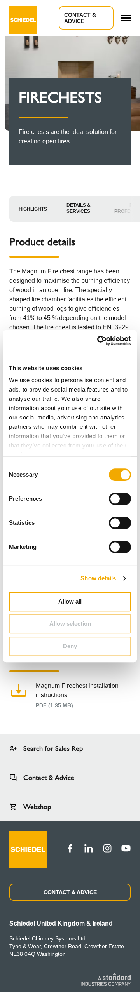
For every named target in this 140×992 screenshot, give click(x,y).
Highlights (33, 209)
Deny (70, 646)
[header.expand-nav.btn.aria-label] (126, 18)
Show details (98, 578)
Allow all (70, 601)
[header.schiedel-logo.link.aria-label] (23, 18)
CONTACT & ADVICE (70, 892)
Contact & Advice (80, 18)
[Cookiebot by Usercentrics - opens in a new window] (98, 341)
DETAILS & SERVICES (78, 208)
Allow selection (70, 623)
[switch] (120, 499)
